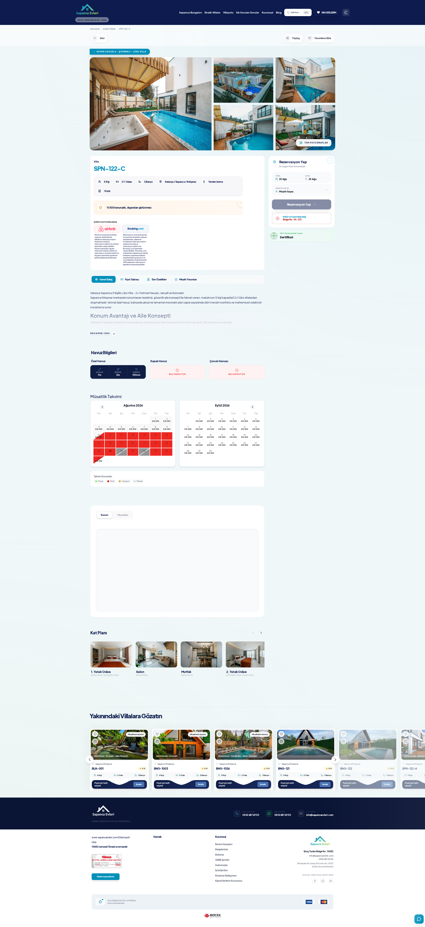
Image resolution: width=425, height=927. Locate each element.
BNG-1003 (161, 768)
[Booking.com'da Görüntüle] (135, 229)
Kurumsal (267, 12)
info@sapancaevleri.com (321, 856)
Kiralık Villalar (212, 12)
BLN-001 (97, 768)
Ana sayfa (95, 29)
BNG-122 (346, 768)
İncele (139, 784)
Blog (279, 12)
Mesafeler (123, 515)
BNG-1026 (223, 768)
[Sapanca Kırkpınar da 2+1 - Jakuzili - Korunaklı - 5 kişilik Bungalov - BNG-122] (367, 745)
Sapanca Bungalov (190, 12)
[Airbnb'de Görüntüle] (107, 229)
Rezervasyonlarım (105, 876)
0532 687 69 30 (326, 859)
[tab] (103, 279)
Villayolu (228, 12)
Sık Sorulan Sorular (247, 12)
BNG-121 (283, 768)
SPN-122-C (124, 29)
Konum (104, 515)
